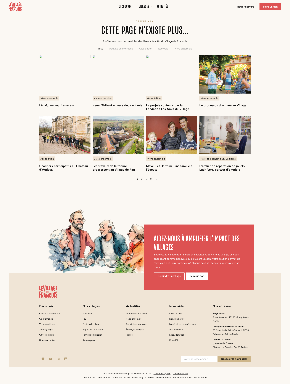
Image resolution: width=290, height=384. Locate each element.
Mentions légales (161, 373)
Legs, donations (177, 334)
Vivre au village (47, 324)
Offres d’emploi (47, 334)
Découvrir (125, 7)
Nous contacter (47, 340)
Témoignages (46, 329)
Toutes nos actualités (136, 313)
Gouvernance (46, 318)
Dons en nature (177, 318)
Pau (84, 318)
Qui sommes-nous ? (49, 313)
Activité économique (136, 324)
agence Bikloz (105, 377)
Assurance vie (176, 329)
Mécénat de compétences (182, 324)
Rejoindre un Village (93, 329)
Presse (129, 334)
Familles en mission (92, 334)
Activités (162, 7)
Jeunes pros (89, 340)
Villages (144, 7)
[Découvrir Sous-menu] (133, 7)
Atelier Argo (138, 377)
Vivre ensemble (134, 318)
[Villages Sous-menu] (151, 7)
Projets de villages (92, 324)
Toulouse (87, 313)
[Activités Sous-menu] (170, 7)
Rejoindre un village (169, 275)
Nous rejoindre (245, 6)
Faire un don (270, 6)
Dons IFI (173, 340)
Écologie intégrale (135, 329)
